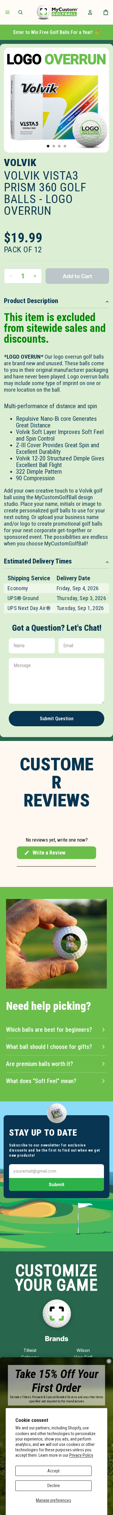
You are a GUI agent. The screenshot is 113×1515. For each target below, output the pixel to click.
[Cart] (105, 12)
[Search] (20, 12)
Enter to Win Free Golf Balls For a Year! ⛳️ (56, 32)
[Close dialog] (109, 1361)
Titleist (30, 1350)
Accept (53, 1470)
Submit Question (57, 718)
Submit (56, 1184)
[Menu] (7, 12)
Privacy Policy (81, 1455)
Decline (53, 1485)
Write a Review (44, 854)
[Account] (90, 12)
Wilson (83, 1350)
